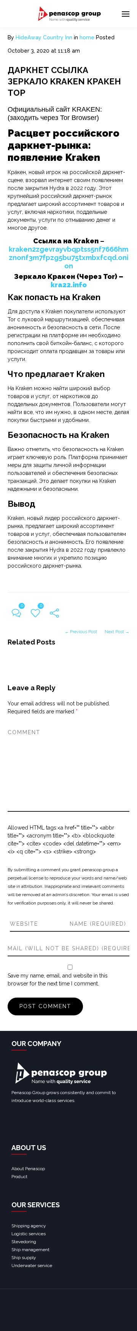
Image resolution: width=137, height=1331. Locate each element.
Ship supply (23, 1257)
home (87, 37)
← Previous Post (81, 631)
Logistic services (28, 1233)
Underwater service (31, 1265)
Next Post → (117, 631)
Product (19, 1176)
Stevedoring (23, 1241)
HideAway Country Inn (44, 37)
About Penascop (28, 1168)
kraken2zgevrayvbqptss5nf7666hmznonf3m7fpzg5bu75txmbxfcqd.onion (69, 257)
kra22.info (69, 285)
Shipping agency (28, 1225)
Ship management (30, 1249)
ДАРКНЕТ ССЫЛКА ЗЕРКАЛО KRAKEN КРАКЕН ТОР (64, 81)
